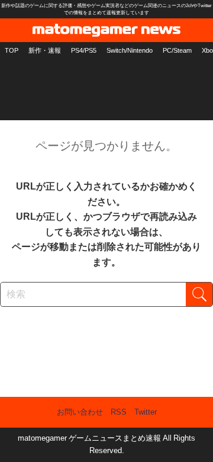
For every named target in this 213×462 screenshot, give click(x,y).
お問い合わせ (80, 412)
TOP (11, 50)
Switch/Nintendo (129, 50)
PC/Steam (177, 50)
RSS (119, 412)
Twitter (145, 412)
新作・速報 (44, 50)
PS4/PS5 (83, 50)
